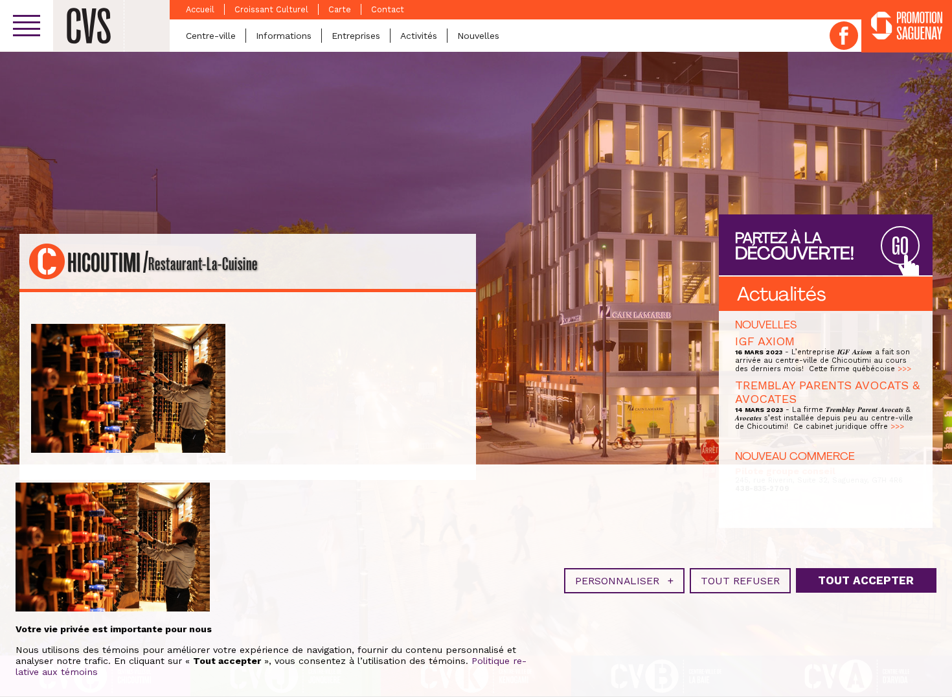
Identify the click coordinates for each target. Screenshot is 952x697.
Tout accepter (866, 580)
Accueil (200, 9)
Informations (284, 35)
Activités (418, 35)
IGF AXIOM (765, 341)
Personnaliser (624, 581)
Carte (339, 9)
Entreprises (356, 35)
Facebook (844, 35)
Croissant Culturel (271, 9)
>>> (904, 369)
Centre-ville (211, 35)
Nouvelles (478, 35)
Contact (387, 9)
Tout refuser (740, 581)
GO (900, 246)
